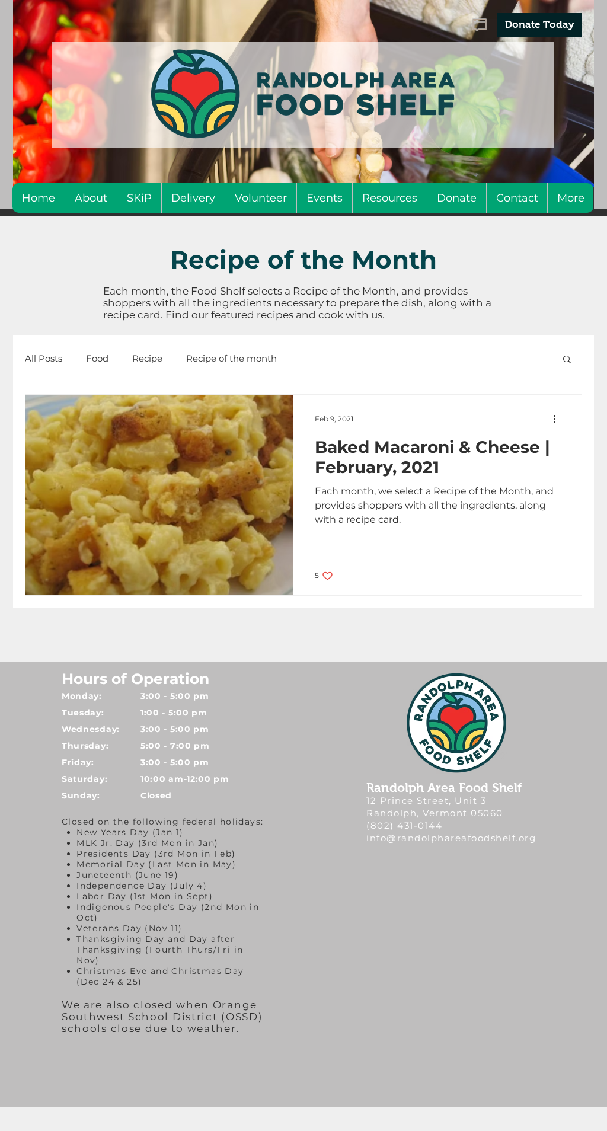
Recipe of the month (231, 358)
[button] (567, 360)
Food (97, 358)
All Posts (43, 358)
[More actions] (558, 419)
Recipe (147, 358)
